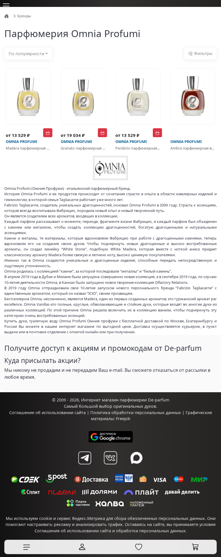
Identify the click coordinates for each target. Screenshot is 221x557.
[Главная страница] (7, 15)
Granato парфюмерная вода (83, 148)
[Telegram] (84, 457)
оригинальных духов (134, 406)
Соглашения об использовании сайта (73, 530)
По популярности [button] (26, 53)
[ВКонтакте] (110, 457)
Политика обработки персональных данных (135, 412)
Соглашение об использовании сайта (47, 412)
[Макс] (136, 457)
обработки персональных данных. (151, 530)
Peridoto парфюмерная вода (138, 148)
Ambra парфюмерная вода (193, 148)
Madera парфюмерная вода (28, 148)
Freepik (123, 418)
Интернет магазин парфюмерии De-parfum (125, 400)
